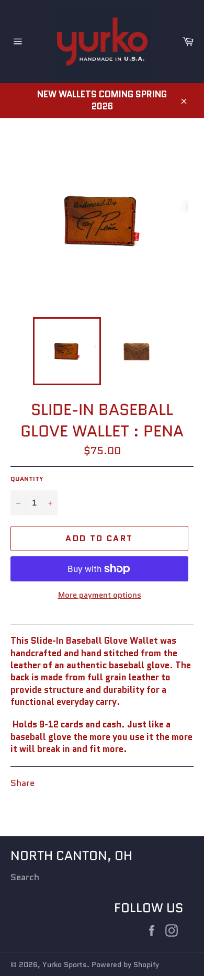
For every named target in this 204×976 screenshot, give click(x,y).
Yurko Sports (64, 965)
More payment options (99, 595)
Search (24, 877)
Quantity (26, 479)
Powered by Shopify (125, 965)
